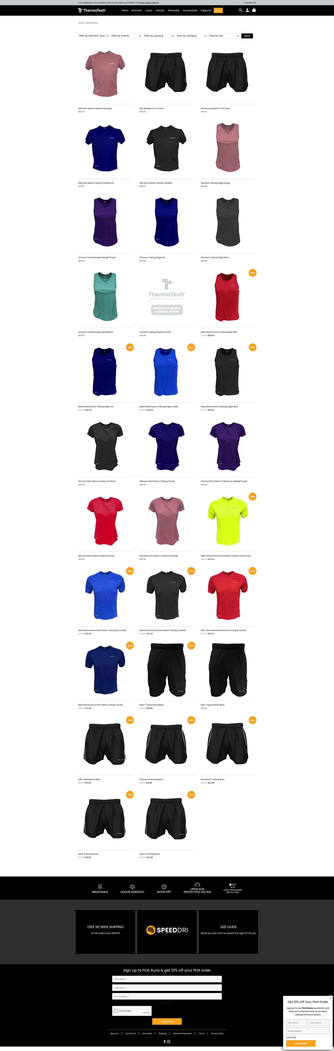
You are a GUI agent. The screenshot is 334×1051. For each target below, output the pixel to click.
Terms (201, 1033)
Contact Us (250, 2)
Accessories (190, 10)
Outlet (218, 10)
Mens (125, 10)
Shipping (162, 1033)
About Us (115, 1033)
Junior (149, 10)
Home (81, 23)
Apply (247, 35)
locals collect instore (149, 2)
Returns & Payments (182, 1033)
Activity (160, 10)
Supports (206, 10)
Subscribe (167, 1021)
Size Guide (147, 1033)
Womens (137, 10)
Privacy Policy (217, 1033)
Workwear (174, 10)
